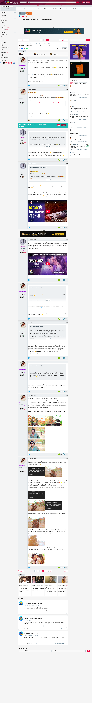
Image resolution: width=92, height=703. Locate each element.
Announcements (82, 83)
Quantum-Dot (84, 149)
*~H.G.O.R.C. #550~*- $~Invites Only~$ (33, 633)
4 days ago (57, 643)
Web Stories (6, 55)
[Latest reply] (66, 613)
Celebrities (5, 40)
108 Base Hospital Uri (75, 114)
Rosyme (85, 97)
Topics (31, 6)
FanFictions (50, 6)
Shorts (4, 52)
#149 (67, 395)
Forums (3, 32)
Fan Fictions (6, 47)
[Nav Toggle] (2, 2)
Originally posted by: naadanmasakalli (38, 134)
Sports (4, 29)
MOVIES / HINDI (47, 584)
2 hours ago (81, 89)
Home (4, 15)
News (3, 18)
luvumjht (85, 89)
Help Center (5, 57)
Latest (71, 83)
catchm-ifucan (84, 127)
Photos (70, 6)
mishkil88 (85, 155)
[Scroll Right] (67, 54)
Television (5, 20)
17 (47, 571)
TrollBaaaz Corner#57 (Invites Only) (33, 603)
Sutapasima (85, 111)
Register (88, 2)
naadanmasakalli (62, 612)
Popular (76, 83)
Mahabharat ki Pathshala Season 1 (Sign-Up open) (77, 147)
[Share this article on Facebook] (22, 48)
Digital (4, 25)
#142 (67, 89)
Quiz (36, 6)
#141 (67, 57)
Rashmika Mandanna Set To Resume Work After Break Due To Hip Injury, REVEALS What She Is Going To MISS (63, 588)
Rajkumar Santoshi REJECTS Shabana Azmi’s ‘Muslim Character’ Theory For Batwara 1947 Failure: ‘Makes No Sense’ (50, 588)
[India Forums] (11, 2)
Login (83, 2)
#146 (67, 283)
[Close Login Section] (66, 125)
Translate (9, 9)
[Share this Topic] (19, 48)
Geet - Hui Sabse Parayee (75, 138)
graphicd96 (85, 103)
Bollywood (73, 92)
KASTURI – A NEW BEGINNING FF (77, 102)
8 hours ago (80, 103)
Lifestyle (5, 27)
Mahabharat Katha (74, 144)
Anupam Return (73, 87)
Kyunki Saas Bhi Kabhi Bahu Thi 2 (77, 86)
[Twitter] (4, 63)
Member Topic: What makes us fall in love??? (78, 125)
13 (38, 571)
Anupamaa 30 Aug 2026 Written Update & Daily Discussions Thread (79, 109)
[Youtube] (6, 63)
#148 (67, 361)
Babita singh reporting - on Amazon (78, 154)
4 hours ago (81, 97)
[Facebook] (1, 63)
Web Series (73, 152)
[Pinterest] (11, 63)
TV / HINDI (21, 584)
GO (77, 2)
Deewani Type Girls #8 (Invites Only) (33, 618)
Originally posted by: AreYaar (36, 287)
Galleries (5, 45)
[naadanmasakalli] (20, 45)
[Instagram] (9, 63)
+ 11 (25, 71)
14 (40, 571)
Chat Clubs (23, 16)
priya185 (85, 119)
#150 (67, 458)
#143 (67, 130)
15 (42, 571)
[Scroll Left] (19, 54)
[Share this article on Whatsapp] (27, 48)
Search (88, 40)
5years (22, 45)
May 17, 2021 (42, 77)
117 (50, 571)
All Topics (5, 34)
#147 (67, 322)
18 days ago (56, 612)
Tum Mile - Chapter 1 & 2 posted (77, 139)
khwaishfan (85, 141)
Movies (4, 22)
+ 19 (25, 143)
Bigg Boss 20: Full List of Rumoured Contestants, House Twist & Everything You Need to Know (38, 588)
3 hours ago (81, 119)
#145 (67, 239)
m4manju (63, 628)
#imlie (32, 74)
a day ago (81, 155)
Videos (4, 42)
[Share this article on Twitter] (24, 48)
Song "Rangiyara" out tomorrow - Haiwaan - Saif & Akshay (79, 95)
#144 (67, 163)
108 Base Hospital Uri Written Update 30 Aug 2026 (79, 117)
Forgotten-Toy (62, 643)
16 (44, 571)
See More (3, 36)
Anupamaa (73, 106)
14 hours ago (80, 135)
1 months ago (58, 628)
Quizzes (5, 50)
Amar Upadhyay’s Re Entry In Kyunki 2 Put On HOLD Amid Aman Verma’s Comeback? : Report (24, 588)
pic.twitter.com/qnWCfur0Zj (39, 76)
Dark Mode (4, 12)
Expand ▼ (46, 610)
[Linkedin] (14, 63)
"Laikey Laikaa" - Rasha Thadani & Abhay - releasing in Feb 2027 (79, 132)
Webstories (57, 6)
